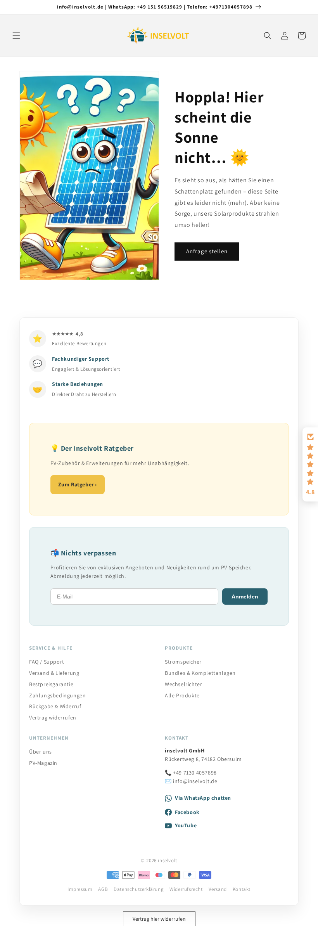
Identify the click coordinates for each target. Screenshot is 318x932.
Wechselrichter (183, 684)
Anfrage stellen (207, 251)
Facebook (187, 812)
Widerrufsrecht (185, 889)
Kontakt (242, 889)
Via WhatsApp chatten (203, 797)
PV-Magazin (43, 762)
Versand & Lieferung (54, 672)
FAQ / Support (46, 661)
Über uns (40, 751)
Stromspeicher (183, 661)
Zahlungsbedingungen (57, 695)
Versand (218, 889)
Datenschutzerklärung (139, 889)
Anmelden (245, 596)
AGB (103, 889)
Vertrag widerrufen (52, 717)
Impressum (79, 889)
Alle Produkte (182, 695)
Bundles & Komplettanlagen (200, 672)
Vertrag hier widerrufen (159, 918)
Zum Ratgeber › (77, 484)
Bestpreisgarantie (51, 684)
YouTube (186, 825)
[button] (16, 35)
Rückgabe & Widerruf (55, 706)
